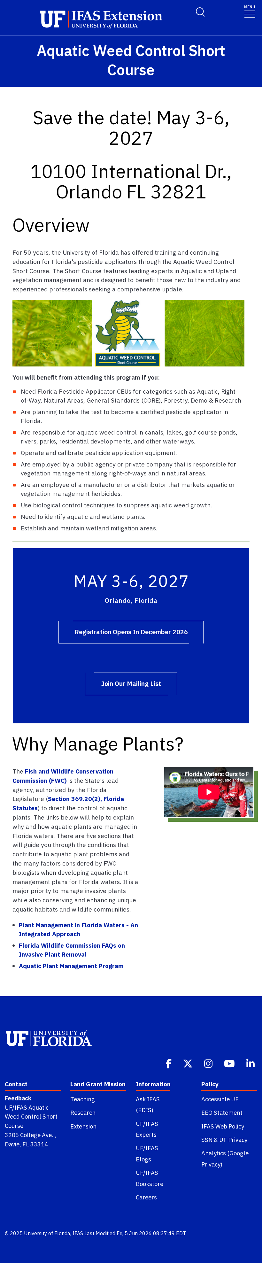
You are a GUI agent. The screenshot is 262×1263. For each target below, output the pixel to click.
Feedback (18, 1098)
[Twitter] (188, 1063)
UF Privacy (233, 1140)
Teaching (82, 1099)
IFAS (78, 1233)
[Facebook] (169, 1063)
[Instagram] (209, 1063)
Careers (146, 1197)
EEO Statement (222, 1112)
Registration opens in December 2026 (131, 632)
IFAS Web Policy (222, 1126)
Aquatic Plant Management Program (71, 966)
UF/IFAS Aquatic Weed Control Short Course (31, 1117)
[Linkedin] (251, 1063)
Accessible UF (220, 1099)
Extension (83, 1126)
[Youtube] (230, 1063)
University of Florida (47, 1233)
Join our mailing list (131, 683)
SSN (206, 1140)
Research (83, 1112)
